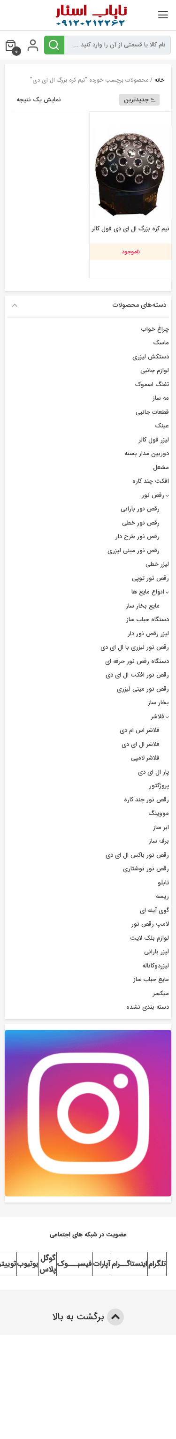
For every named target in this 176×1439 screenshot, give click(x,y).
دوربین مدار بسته (146, 453)
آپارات (101, 1264)
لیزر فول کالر (154, 440)
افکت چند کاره (150, 481)
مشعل (161, 467)
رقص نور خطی (141, 523)
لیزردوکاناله (155, 966)
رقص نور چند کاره (146, 800)
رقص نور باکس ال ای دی (137, 855)
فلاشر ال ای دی (141, 744)
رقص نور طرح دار (137, 536)
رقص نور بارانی (140, 509)
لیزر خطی (157, 564)
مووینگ (158, 813)
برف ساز (159, 841)
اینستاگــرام (129, 1264)
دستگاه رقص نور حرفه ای (137, 661)
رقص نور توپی (150, 578)
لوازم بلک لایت (149, 938)
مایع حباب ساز (151, 979)
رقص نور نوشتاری (146, 869)
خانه (159, 80)
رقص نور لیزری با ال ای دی (134, 647)
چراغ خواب (155, 329)
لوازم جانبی (154, 370)
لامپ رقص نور (150, 924)
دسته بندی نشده (147, 1007)
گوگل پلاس (47, 1263)
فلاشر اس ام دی (140, 730)
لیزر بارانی (156, 952)
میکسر (161, 993)
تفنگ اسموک (152, 384)
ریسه (162, 896)
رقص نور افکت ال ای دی (137, 675)
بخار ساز (158, 703)
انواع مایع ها (147, 592)
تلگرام (157, 1264)
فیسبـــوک (74, 1264)
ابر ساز (161, 827)
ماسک (161, 343)
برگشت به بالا (79, 1317)
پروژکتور (159, 786)
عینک (162, 426)
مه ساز (161, 398)
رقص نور (153, 495)
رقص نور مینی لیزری (133, 551)
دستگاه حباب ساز (147, 619)
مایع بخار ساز (143, 606)
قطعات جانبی (152, 412)
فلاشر (157, 717)
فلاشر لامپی (145, 758)
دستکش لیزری (150, 357)
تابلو (163, 883)
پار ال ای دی (153, 772)
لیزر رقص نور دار (148, 634)
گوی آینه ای (154, 910)
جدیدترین (136, 100)
